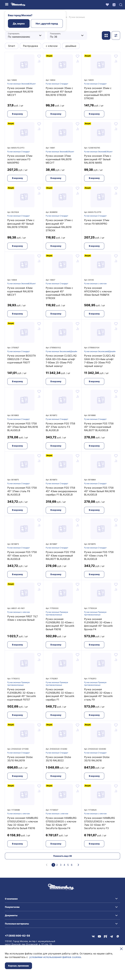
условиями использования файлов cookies (55, 957)
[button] (62, 898)
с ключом (51, 45)
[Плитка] (106, 35)
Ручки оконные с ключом (95, 283)
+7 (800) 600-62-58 (17, 935)
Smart (11, 45)
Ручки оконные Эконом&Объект (21, 84)
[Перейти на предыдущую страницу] (46, 865)
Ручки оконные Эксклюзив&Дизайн (61, 351)
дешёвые (70, 45)
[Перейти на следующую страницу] (78, 865)
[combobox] (23, 35)
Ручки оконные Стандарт (57, 84)
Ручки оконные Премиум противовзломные (57, 613)
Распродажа (30, 45)
